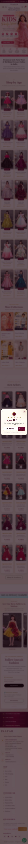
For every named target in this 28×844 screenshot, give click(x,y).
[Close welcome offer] (24, 411)
